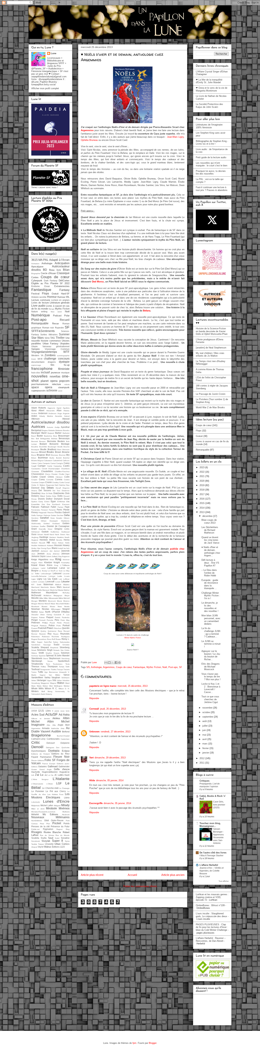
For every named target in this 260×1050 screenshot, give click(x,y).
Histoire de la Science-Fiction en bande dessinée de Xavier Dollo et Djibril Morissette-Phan (211, 331)
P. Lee (66, 615)
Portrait (66, 625)
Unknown (94, 731)
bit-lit (40, 359)
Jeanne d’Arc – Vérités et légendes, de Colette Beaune (212, 871)
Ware (33, 686)
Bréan (33, 458)
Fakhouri (45, 507)
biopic (33, 359)
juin (204, 730)
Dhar (43, 493)
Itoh (68, 548)
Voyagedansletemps (44, 351)
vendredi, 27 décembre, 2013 (115, 731)
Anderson (43, 413)
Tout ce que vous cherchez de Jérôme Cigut (210, 699)
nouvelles (39, 376)
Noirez (34, 612)
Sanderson (35, 645)
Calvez (34, 463)
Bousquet (35, 450)
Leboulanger (46, 574)
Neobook (66, 815)
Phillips (45, 623)
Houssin (58, 545)
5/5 (88, 667)
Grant (34, 529)
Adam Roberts (38, 408)
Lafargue (35, 568)
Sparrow (42, 656)
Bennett (34, 441)
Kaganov (66, 556)
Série (47, 338)
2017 (202, 494)
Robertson (35, 637)
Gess (52, 518)
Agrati (59, 408)
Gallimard (52, 766)
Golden (66, 523)
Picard (52, 623)
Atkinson (35, 419)
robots (67, 384)
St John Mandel (62, 655)
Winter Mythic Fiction (132, 638)
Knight (57, 562)
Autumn (50, 427)
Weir (51, 686)
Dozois (41, 499)
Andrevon (52, 413)
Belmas (54, 439)
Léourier (65, 581)
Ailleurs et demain (40, 718)
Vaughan (55, 677)
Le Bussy (43, 571)
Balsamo (59, 430)
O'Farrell (56, 612)
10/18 (34, 711)
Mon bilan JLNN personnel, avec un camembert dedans (210, 619)
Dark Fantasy (50, 280)
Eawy (41, 502)
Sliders (34, 653)
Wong (50, 691)
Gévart (40, 534)
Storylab (46, 841)
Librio (67, 797)
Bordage (65, 444)
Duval (67, 499)
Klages (34, 563)
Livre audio (38, 305)
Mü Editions (50, 814)
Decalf (58, 488)
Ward (67, 683)
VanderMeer (37, 677)
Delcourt (51, 743)
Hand (52, 534)
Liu (45, 579)
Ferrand (44, 510)
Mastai (60, 590)
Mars (59, 587)
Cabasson (48, 460)
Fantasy (64, 289)
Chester (54, 474)
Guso (33, 534)
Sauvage (47, 645)
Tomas (61, 667)
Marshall (66, 587)
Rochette (55, 637)
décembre (207, 516)
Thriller (60, 337)
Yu (68, 691)
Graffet (42, 526)
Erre (48, 504)
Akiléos (56, 718)
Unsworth (63, 672)
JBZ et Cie (49, 775)
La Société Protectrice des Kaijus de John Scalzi (209, 105)
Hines (54, 543)
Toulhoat (35, 669)
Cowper (42, 482)
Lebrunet (57, 573)
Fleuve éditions (37, 760)
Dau (68, 485)
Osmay (49, 615)
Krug (56, 565)
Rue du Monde (63, 835)
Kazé (67, 775)
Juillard (54, 556)
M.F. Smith (36, 585)
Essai (47, 286)
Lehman (52, 576)
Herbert (34, 543)
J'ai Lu (39, 774)
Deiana (34, 491)
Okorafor (34, 615)
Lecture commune (40, 300)
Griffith (67, 529)
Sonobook (35, 841)
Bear (55, 436)
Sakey (55, 642)
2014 (202, 507)
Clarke (34, 477)
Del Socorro (45, 490)
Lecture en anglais (60, 300)
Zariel (43, 694)
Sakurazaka (65, 642)
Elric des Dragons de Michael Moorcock (210, 666)
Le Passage (64, 788)
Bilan (66, 269)
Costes (67, 480)
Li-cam (67, 576)
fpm (134, 1043)
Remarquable (39, 323)
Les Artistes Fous (55, 794)
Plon (48, 824)
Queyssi (35, 631)
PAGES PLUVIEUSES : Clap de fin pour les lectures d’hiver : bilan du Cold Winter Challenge (212, 927)
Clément (59, 477)
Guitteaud (65, 532)
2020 (202, 481)
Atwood (66, 419)
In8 (32, 775)
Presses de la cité (40, 826)
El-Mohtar (61, 502)
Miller (46, 598)
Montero (43, 601)
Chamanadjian (54, 469)
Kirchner (66, 560)
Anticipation (62, 263)
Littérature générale (60, 302)
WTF (66, 351)
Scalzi (56, 644)
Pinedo (67, 623)
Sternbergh (36, 661)
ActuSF (51, 714)
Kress (49, 565)
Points (66, 823)
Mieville (35, 598)
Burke (52, 458)
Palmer (42, 617)
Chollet (61, 474)
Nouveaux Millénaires (50, 817)
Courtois (34, 482)
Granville (42, 529)
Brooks (50, 452)
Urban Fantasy (51, 343)
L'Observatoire (37, 784)
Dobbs (48, 496)
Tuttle (40, 672)
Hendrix (59, 540)
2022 (202, 472)
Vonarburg (35, 683)
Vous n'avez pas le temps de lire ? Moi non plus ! (211, 677)
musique (65, 372)
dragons (52, 362)
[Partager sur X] (112, 662)
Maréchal (53, 590)
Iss (64, 548)
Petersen (35, 622)
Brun (48, 455)
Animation (35, 264)
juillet (205, 725)
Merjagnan (58, 595)
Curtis (61, 482)
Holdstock (42, 545)
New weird (56, 312)
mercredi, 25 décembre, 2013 (133, 686)
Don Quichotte (63, 747)
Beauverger (64, 436)
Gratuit (55, 293)
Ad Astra (64, 714)
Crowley (55, 482)
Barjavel (51, 433)
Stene (45, 658)
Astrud (67, 416)
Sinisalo (56, 650)
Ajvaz (34, 410)
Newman (35, 609)
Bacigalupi (36, 430)
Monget (34, 601)
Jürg (60, 556)
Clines (51, 477)
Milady (65, 805)
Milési (61, 598)
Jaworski (65, 551)
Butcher (66, 458)
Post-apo (173, 667)
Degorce (66, 488)
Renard (66, 631)
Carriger (42, 466)
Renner (34, 634)
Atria (62, 728)
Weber (45, 686)
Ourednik (57, 615)
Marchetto (45, 587)
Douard (66, 496)
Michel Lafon (47, 805)
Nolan (41, 612)
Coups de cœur (124, 667)
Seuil (50, 838)
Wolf (43, 691)
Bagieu (45, 430)
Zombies (50, 355)
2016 (202, 498)
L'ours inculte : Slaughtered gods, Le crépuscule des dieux (211, 915)
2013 (202, 512)
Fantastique (139, 667)
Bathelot (66, 433)
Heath (67, 537)
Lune (53, 53)
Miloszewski (53, 598)
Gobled (47, 523)
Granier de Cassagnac (58, 526)
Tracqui (60, 669)
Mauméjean (51, 592)
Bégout (40, 460)
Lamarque (52, 568)
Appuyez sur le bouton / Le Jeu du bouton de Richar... (210, 655)
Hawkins (60, 537)
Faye (67, 507)
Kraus (42, 565)
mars (205, 743)
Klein (41, 563)
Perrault (42, 620)
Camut (53, 463)
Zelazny (49, 694)
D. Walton (41, 485)
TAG (52, 338)
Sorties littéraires (48, 334)
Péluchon (57, 628)
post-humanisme (39, 384)
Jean (33, 554)
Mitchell (66, 598)
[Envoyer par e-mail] (106, 662)
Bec (32, 439)
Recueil (65, 319)
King (58, 559)
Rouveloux (42, 639)
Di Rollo (49, 493)
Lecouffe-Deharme (39, 576)
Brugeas (41, 455)
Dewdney (36, 493)
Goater (34, 769)
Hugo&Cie (64, 772)
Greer (50, 529)
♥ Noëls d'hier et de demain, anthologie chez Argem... (210, 551)
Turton (34, 672)
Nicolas (45, 609)
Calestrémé (57, 460)
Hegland (34, 540)
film (52, 365)
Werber (67, 686)
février (205, 748)
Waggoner (45, 683)
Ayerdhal (65, 427)
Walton (60, 683)
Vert (91, 757)
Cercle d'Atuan (48, 273)
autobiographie (63, 356)
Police (52, 625)
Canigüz (59, 463)
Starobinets (36, 658)
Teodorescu (57, 664)
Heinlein (44, 540)
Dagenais (50, 485)
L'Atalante (61, 779)
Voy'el (41, 847)
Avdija (57, 427)
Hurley (33, 548)
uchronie (51, 390)
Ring (68, 829)
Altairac (66, 411)
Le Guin (59, 571)
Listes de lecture (40, 302)
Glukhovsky (36, 523)
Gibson (67, 518)
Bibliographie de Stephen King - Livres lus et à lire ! (212, 142)
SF (180, 667)
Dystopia (53, 750)
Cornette (49, 480)
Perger (34, 620)
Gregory (58, 529)
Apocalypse (37, 266)
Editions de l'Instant (40, 754)
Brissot (42, 452)
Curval (67, 482)
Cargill (33, 466)
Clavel (43, 477)
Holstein (50, 545)
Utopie (34, 346)
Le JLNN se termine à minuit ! (211, 644)
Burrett (59, 458)
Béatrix (34, 460)
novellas (55, 376)
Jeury (49, 554)
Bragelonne (41, 735)
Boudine (34, 447)
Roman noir (48, 327)
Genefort (44, 518)
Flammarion (45, 757)
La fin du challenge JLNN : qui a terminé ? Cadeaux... (210, 632)
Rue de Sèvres (47, 835)
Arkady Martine (46, 416)
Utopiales (65, 343)
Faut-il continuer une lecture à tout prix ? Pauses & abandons (211, 188)
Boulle (60, 447)
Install (60, 548)
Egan (53, 501)
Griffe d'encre (62, 769)
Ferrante (52, 510)
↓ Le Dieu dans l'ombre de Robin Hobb (209, 573)
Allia (54, 725)
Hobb (67, 543)
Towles (53, 669)
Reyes (55, 634)
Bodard (43, 444)
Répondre (94, 698)
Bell (37, 439)
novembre (207, 707)
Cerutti (44, 469)
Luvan (57, 582)
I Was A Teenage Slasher (211, 855)
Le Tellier (35, 574)
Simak (33, 650)
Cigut (67, 474)
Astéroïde (55, 728)
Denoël (37, 747)
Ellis (68, 502)
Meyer (67, 595)
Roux (49, 639)
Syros (67, 841)
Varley (47, 677)
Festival (35, 293)
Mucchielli (60, 604)
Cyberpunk (36, 280)
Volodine (66, 680)
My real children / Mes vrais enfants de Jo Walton (210, 354)
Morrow (41, 604)
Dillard (42, 496)
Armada (46, 728)
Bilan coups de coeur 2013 (209, 521)
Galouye (47, 515)
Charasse (35, 471)
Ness (60, 606)
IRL (68, 297)
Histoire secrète (38, 297)
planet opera (49, 380)
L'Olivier (50, 784)
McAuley (66, 593)
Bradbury (52, 449)
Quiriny (43, 631)
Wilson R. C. (51, 688)
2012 (202, 758)
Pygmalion (48, 829)
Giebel (34, 521)
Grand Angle (45, 769)
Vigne (49, 680)
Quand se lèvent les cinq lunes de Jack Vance (210, 540)
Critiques (204, 780)
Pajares (34, 617)
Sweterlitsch (64, 661)
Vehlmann (65, 678)
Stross (50, 661)
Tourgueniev (45, 669)
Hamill (46, 534)
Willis (41, 688)
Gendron (35, 518)
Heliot (52, 540)
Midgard (57, 806)
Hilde (92, 780)
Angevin (66, 413)
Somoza (34, 656)
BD (45, 269)
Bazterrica (48, 436)
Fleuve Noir (61, 756)
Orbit (46, 820)
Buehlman (43, 458)
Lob (60, 579)
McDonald (36, 595)
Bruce (33, 455)
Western (35, 355)
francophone (42, 368)
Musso (52, 606)
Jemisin (41, 553)
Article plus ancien (172, 874)
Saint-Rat (48, 642)
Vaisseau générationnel (56, 346)
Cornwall (94, 708)
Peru (57, 620)
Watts (39, 686)
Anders (34, 413)
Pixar (42, 824)
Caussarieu (36, 469)
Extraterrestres (62, 286)
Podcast (57, 315)
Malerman (48, 584)
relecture (56, 384)
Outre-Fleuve (57, 820)
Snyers (56, 653)
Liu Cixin (52, 579)
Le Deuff (51, 571)
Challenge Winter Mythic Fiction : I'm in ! (210, 596)
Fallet (53, 507)
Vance (66, 675)
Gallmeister (64, 766)
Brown (58, 452)
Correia (58, 479)
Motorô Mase (50, 604)
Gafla (33, 515)
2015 (202, 503)
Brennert (34, 452)
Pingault (34, 626)
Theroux (35, 666)
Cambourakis (53, 739)
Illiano (54, 548)
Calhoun (66, 460)
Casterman (65, 739)
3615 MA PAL (39, 259)
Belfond (66, 731)
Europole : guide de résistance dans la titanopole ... (209, 584)
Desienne (66, 491)
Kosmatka (65, 563)
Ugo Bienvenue (51, 672)
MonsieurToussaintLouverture (43, 812)
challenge (50, 358)
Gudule (45, 531)
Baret (44, 433)
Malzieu (66, 585)
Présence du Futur (60, 826)
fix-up (67, 365)
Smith (41, 653)
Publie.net (35, 829)
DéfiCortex (64, 280)
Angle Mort (64, 725)
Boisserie (54, 444)
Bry (68, 455)
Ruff (53, 639)
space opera (41, 387)
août (204, 721)
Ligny (39, 579)
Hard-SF (65, 293)
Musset (44, 606)
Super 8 (57, 840)
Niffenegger (55, 609)
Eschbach (56, 504)
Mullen (67, 604)
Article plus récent (92, 874)
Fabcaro (35, 507)
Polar (67, 315)
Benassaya (64, 438)
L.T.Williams (65, 565)
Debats (50, 487)
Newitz (67, 606)
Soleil (57, 838)
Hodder (34, 545)
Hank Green (60, 534)
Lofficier (66, 579)
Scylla (44, 838)
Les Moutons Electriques (50, 796)
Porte (58, 626)
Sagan (39, 642)
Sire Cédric (65, 650)
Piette (59, 623)
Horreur (52, 296)
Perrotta (50, 620)
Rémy (64, 639)
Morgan (34, 604)
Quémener (52, 631)
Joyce (43, 556)
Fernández (35, 510)
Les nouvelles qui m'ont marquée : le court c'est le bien (211, 164)
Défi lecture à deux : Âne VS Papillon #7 (210, 563)
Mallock (58, 585)
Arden (34, 416)
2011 (202, 762)
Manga (51, 309)
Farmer (60, 507)
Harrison (52, 537)
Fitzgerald (43, 512)
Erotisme (35, 286)
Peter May (65, 620)
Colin (67, 477)
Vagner (42, 675)
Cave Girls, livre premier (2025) (219, 805)
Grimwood (35, 532)
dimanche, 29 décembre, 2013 (110, 757)
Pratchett (42, 628)
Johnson (65, 553)
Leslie (59, 576)
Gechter (60, 515)
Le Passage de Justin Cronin (210, 394)
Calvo (39, 463)
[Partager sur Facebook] (116, 662)
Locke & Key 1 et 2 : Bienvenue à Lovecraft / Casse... (210, 687)
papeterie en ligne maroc (103, 686)
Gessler (59, 518)
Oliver (42, 615)
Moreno (66, 601)
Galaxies (42, 766)
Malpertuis (35, 806)
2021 (202, 476)
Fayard (34, 757)
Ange (59, 413)
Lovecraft (49, 581)
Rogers (34, 639)
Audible (56, 731)
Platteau (43, 626)
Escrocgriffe (96, 803)
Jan (51, 551)
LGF (59, 783)
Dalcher (62, 485)
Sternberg (65, 658)
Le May (66, 571)
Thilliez (43, 667)
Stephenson (54, 658)
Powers (34, 628)
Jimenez (56, 554)
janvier (206, 752)
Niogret (66, 609)
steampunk (64, 387)
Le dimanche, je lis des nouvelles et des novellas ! (209, 606)
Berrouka (51, 441)
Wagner (53, 683)
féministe (64, 368)
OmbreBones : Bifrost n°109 (210, 905)
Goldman (35, 526)
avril (204, 739)
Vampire (35, 349)
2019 (202, 485)
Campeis (46, 463)
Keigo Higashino (39, 559)
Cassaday (58, 466)
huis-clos (35, 372)
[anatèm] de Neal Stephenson (211, 347)
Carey (67, 463)
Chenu (47, 474)
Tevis (67, 664)
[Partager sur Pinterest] (119, 662)
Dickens (35, 496)
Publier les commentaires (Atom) (140, 886)
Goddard (56, 523)
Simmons (41, 650)
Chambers (65, 469)
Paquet (49, 617)
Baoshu (66, 430)
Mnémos (64, 808)
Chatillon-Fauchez (62, 471)
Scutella (35, 647)
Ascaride (58, 416)
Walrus (47, 846)
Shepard (45, 647)
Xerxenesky (60, 691)
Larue (62, 568)
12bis (48, 711)
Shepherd (54, 648)
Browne (66, 452)
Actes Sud (37, 714)
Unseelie (49, 844)
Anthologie (96, 667)
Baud (33, 436)
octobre (206, 712)
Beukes (61, 441)
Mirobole (51, 808)
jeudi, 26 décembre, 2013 (113, 708)
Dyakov (34, 502)
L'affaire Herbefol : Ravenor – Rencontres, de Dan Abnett (211, 939)
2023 (202, 467)
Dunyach (58, 499)
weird (60, 391)
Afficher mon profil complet (45, 88)
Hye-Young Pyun (44, 548)
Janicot (57, 551)
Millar (41, 598)
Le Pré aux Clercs (56, 791)
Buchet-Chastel (63, 736)
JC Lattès (59, 775)
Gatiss (53, 515)
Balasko (51, 430)
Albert (41, 410)
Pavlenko (66, 617)
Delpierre (65, 743)
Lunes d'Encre (56, 801)
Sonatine (65, 838)
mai (204, 734)
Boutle (43, 449)
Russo (58, 639)
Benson (42, 441)
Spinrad (50, 655)
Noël (164, 667)
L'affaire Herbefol (209, 865)
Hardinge (43, 537)
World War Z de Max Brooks (210, 407)
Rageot (59, 829)
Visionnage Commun (57, 349)
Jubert (48, 556)
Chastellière (47, 471)
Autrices (38, 426)
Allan (59, 410)
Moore (59, 601)
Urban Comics (62, 844)
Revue (55, 323)
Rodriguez (65, 637)
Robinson (46, 637)
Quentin (66, 628)
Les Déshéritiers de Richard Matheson (209, 530)
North (47, 612)
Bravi (59, 450)
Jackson (35, 551)
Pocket (56, 823)
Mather (67, 590)
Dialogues (50, 747)
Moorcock (52, 601)
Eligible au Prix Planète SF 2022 (50, 283)
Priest (50, 628)
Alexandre (50, 411)
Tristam (41, 844)
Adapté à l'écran (59, 259)
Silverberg (65, 647)
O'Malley (65, 612)
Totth (67, 667)
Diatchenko (58, 493)
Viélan (59, 680)
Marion (53, 587)
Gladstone (65, 521)
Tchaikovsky (37, 664)
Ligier (33, 579)
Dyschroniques (38, 751)
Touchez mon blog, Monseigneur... (210, 824)
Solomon (65, 653)
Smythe (49, 653)
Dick (67, 493)
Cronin (48, 482)
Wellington (58, 686)
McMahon (47, 595)
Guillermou (55, 532)
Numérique (40, 315)
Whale (34, 688)
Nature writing (39, 311)
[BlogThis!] (109, 662)
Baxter (40, 436)
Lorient (34, 582)
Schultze (66, 645)
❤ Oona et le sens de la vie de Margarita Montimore (211, 89)
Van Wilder (54, 675)
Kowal (34, 565)
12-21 (41, 710)
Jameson (44, 551)
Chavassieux (37, 474)
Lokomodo (35, 802)
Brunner (62, 455)
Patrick (57, 617)
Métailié (35, 814)
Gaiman (39, 515)
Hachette (35, 772)
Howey (66, 545)
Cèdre (33, 485)
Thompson (52, 666)
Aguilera (66, 408)
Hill (48, 542)
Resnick (42, 634)
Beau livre (55, 270)
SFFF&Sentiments (43, 330)
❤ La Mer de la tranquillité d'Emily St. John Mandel (209, 81)
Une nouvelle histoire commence (50, 339)
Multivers (66, 812)
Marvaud (45, 590)
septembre (208, 716)
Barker (58, 433)
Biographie (35, 273)
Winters (35, 691)
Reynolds (65, 634)
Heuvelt (42, 543)
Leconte (66, 574)
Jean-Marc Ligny (175, 137)
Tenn (48, 664)
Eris (43, 504)
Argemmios (87, 130)
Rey (49, 634)
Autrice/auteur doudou (50, 422)
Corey (42, 479)
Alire (48, 725)
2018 (202, 489)
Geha (67, 515)
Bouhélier (43, 447)
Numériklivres (36, 821)
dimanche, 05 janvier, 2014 (109, 780)
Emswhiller (35, 504)
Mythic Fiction (153, 667)
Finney (34, 512)
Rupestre (59, 327)
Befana (146, 310)
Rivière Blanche (52, 832)
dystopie (64, 361)
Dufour (49, 499)
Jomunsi (35, 556)
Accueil (132, 874)
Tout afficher (224, 881)
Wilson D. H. (64, 689)
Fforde (66, 510)
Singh (50, 650)
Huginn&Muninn (50, 772)
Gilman (44, 521)
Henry (67, 540)
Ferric (59, 510)
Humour (61, 297)
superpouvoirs (38, 390)
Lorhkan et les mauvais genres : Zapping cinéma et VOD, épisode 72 (212, 897)
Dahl (56, 485)
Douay (34, 499)
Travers (66, 669)
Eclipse (66, 751)
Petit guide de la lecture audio (211, 157)
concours (64, 358)
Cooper (34, 480)
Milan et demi (37, 809)
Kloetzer (48, 562)
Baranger (35, 433)
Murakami (35, 606)
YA (42, 355)
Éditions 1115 (58, 847)
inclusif (45, 372)
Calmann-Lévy (38, 739)
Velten (33, 680)
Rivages (36, 832)
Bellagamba (45, 439)
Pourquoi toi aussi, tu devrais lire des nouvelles (211, 172)
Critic (35, 742)
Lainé (43, 568)
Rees (60, 631)
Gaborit (66, 512)
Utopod (34, 847)
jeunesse (55, 372)
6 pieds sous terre (61, 711)
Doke (54, 496)
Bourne (66, 447)
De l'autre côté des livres (213, 852)
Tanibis (34, 844)
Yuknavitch (35, 694)
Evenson (66, 504)
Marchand (35, 587)
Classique (63, 273)
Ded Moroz (98, 281)
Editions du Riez (60, 754)
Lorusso (41, 582)
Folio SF (50, 760)
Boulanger (52, 447)
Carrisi (49, 466)
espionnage (36, 365)
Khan (52, 560)
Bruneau (54, 455)
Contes (35, 277)
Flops (45, 293)
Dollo (60, 496)
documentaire (38, 362)
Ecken (47, 502)
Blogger (152, 1043)
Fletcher (50, 512)
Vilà (54, 680)
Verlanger (41, 680)
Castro (66, 466)
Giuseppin (54, 521)
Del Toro (56, 491)
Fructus (58, 512)
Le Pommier (37, 791)
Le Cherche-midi (50, 788)
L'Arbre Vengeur (39, 779)
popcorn (64, 380)
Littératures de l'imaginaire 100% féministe (209, 126)
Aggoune (51, 408)
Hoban (60, 543)
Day (43, 488)
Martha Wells (36, 590)
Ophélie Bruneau (89, 140)
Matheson (36, 592)
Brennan (66, 450)
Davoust (35, 488)
